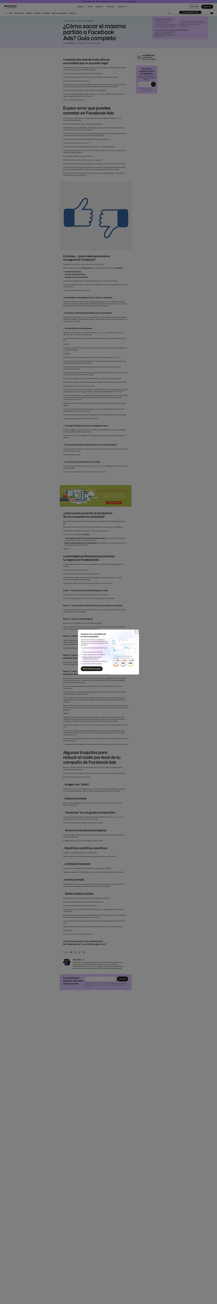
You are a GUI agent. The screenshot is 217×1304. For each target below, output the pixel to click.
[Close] (137, 631)
